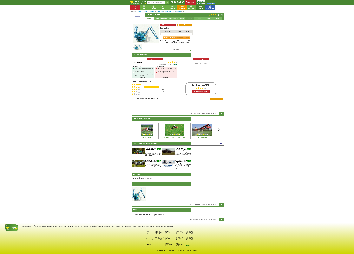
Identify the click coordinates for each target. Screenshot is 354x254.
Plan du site (188, 246)
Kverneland (167, 240)
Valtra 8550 (157, 233)
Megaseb (175, 64)
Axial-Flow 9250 (189, 233)
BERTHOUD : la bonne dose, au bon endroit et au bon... (151, 162)
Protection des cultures (181, 236)
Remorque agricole (180, 233)
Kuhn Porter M (146, 137)
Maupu (146, 238)
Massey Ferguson (169, 234)
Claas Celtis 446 (158, 238)
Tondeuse (178, 242)
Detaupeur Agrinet (148, 234)
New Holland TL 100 (159, 237)
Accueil (149, 18)
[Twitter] (172, 2)
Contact (168, 250)
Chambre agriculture (180, 245)
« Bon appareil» (137, 62)
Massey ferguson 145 (149, 239)
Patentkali (147, 233)
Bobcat (167, 239)
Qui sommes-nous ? (161, 250)
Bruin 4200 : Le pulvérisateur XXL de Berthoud (181, 149)
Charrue (177, 243)
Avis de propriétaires (161, 18)
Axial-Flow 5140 (189, 240)
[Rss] (180, 2)
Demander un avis (185, 25)
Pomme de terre (179, 244)
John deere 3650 (158, 232)
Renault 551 (157, 242)
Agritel (146, 232)
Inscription (201, 1)
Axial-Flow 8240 (189, 236)
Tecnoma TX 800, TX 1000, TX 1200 (174, 137)
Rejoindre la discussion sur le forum (177, 37)
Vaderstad (167, 242)
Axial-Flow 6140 (189, 239)
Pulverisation (178, 240)
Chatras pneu (147, 242)
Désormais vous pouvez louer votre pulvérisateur (151, 149)
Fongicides (178, 238)
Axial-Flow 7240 (189, 237)
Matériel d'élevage (180, 239)
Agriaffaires (147, 231)
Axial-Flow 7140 (189, 238)
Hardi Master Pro (202, 137)
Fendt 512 (157, 234)
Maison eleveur (168, 244)
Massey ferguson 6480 (160, 240)
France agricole (179, 246)
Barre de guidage (179, 231)
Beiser (166, 245)
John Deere (167, 231)
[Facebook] (175, 2)
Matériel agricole (179, 234)
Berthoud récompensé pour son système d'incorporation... (181, 162)
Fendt (166, 236)
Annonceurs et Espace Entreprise (190, 250)
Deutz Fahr (167, 238)
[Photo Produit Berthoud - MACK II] (139, 194)
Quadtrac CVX (189, 242)
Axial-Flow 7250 (189, 231)
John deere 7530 (148, 240)
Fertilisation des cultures (181, 237)
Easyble (167, 243)
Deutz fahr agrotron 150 (150, 236)
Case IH (167, 233)
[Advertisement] (177, 105)
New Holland (168, 232)
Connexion (201, 3)
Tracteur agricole (179, 232)
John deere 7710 (158, 236)
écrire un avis (191, 2)
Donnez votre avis (168, 25)
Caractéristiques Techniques (176, 18)
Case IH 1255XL (158, 239)
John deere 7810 (158, 231)
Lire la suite (188, 51)
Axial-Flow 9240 (189, 234)
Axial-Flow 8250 (189, 232)
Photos (199, 18)
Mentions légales (178, 250)
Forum (217, 18)
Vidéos (208, 18)
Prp (145, 237)
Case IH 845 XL (148, 244)
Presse (172, 250)
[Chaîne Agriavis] (183, 2)
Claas (166, 237)
